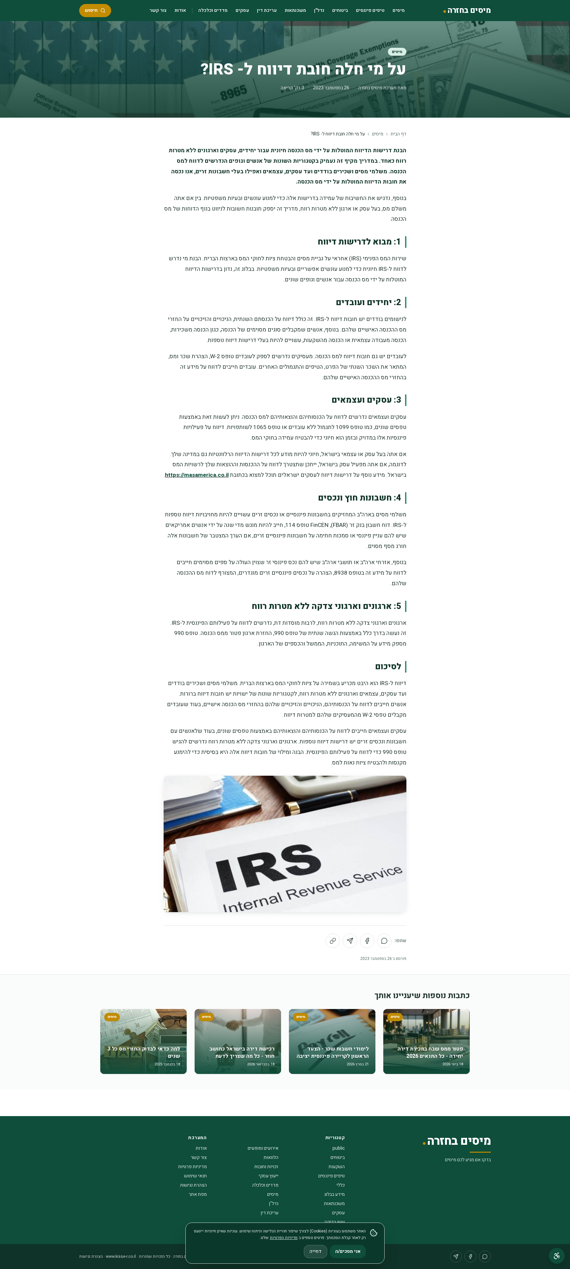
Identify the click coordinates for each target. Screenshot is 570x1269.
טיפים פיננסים (370, 10)
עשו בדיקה (334, 1222)
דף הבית (398, 134)
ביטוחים (340, 10)
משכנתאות (295, 10)
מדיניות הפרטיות (284, 1238)
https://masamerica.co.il (197, 475)
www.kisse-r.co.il (121, 1256)
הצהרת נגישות (193, 1185)
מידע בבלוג (334, 1194)
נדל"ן (319, 10)
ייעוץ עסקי (268, 1175)
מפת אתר (198, 1194)
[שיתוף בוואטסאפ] (384, 941)
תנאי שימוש (195, 1175)
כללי (340, 1185)
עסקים (242, 10)
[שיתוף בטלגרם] (350, 941)
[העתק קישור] (333, 941)
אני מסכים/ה (348, 1251)
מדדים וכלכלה (213, 10)
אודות (180, 10)
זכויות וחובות (266, 1166)
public (338, 1148)
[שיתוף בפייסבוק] (367, 941)
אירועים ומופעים (263, 1148)
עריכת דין (267, 10)
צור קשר (158, 10)
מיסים (399, 10)
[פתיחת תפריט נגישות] (557, 1256)
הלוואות (271, 1157)
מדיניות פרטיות (192, 1166)
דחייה (315, 1251)
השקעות (337, 1166)
